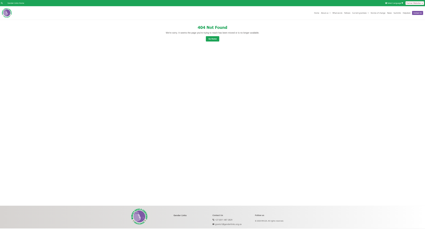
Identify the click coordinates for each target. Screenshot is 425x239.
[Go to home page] (7, 13)
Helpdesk (407, 13)
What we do (337, 13)
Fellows (347, 13)
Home (316, 13)
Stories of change (378, 13)
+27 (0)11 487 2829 (223, 219)
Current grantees (359, 13)
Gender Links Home (16, 3)
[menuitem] (316, 13)
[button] (417, 13)
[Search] (2, 3)
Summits (397, 13)
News (389, 13)
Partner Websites (413, 3)
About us (324, 13)
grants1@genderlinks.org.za (228, 224)
